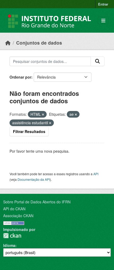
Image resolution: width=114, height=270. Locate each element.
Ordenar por (20, 77)
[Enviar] (97, 61)
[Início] (8, 42)
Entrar (103, 4)
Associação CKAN (18, 215)
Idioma (9, 245)
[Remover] (43, 114)
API (95, 174)
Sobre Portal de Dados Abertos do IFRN (37, 201)
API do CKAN (14, 208)
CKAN (12, 235)
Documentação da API (33, 179)
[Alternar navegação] (103, 20)
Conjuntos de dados (39, 42)
